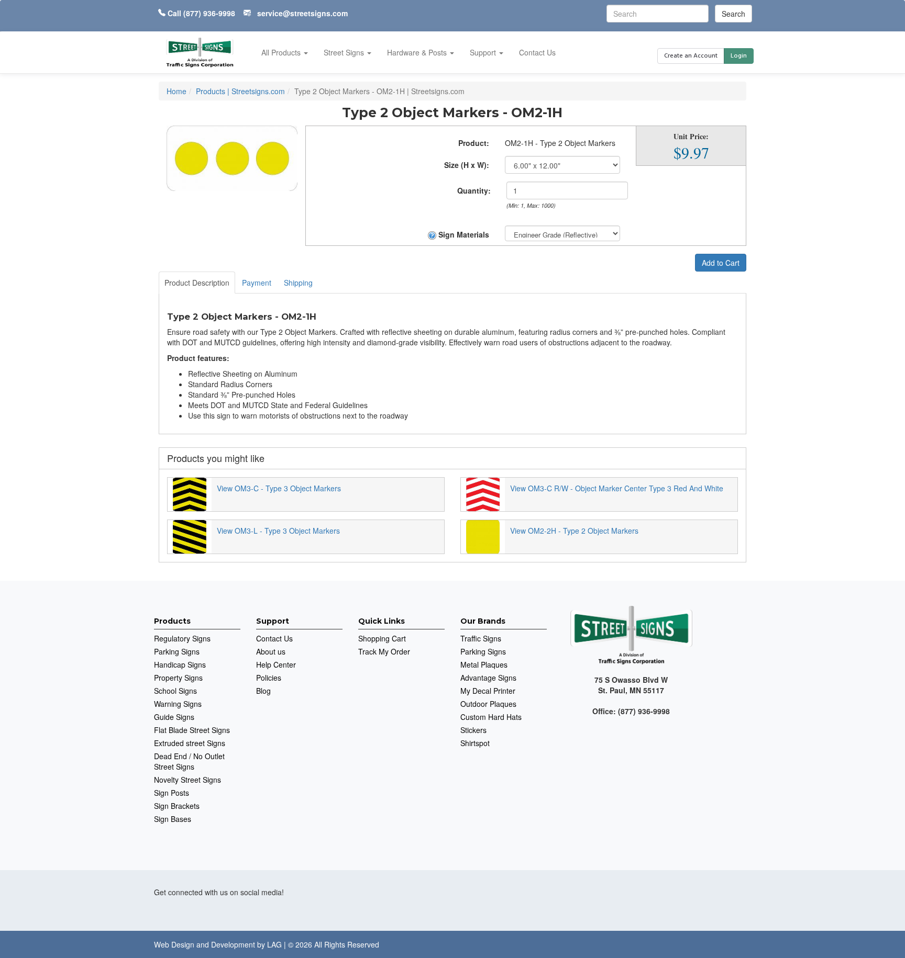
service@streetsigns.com (302, 13)
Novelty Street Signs (187, 779)
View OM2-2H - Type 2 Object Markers (574, 530)
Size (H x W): (466, 165)
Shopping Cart (382, 638)
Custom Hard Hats (491, 717)
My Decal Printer (487, 690)
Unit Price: (691, 136)
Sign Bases (172, 819)
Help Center (276, 664)
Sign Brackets (177, 806)
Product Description (196, 282)
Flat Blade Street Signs (192, 730)
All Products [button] (282, 52)
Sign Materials (462, 234)
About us (270, 651)
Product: (473, 143)
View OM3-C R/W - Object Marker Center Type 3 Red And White (616, 488)
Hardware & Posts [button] (418, 52)
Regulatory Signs (182, 638)
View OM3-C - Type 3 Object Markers (279, 488)
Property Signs (178, 677)
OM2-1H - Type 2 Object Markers (560, 143)
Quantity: (474, 190)
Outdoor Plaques (488, 703)
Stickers (473, 730)
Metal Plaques (483, 664)
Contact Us (537, 52)
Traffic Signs (480, 638)
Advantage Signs (488, 677)
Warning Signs (178, 703)
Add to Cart (721, 262)
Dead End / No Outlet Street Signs (189, 761)
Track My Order (384, 651)
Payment (256, 282)
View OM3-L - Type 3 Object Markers (278, 530)
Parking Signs (177, 651)
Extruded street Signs (189, 743)
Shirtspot (475, 743)
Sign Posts (171, 792)
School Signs (175, 690)
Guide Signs (174, 717)
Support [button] (484, 52)
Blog (263, 690)
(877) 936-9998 (209, 13)
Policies (268, 677)
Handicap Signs (180, 664)
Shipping (298, 282)
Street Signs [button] (345, 52)
